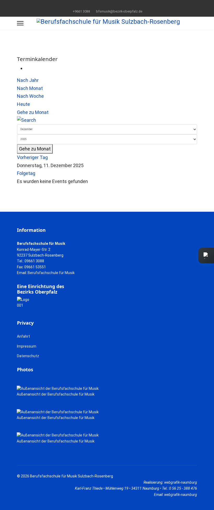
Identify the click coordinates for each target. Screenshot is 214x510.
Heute (23, 104)
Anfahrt (23, 336)
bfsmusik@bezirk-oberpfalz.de (119, 11)
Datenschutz (28, 356)
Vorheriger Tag (32, 157)
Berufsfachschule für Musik (51, 273)
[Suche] (107, 120)
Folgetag (26, 173)
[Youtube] (107, 5)
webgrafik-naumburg (180, 482)
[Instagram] (115, 5)
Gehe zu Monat (33, 112)
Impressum (26, 346)
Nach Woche (30, 96)
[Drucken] (27, 68)
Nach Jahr (28, 80)
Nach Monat (30, 88)
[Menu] (20, 23)
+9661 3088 (81, 11)
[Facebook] (99, 5)
